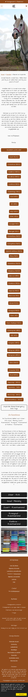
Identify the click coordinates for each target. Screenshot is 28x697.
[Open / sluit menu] (1, 6)
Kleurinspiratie (14, 660)
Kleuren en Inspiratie (19, 74)
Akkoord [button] (21, 694)
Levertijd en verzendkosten (14, 571)
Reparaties (14, 655)
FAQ (14, 582)
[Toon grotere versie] (14, 541)
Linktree (14, 579)
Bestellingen (14, 650)
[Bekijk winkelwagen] (26, 6)
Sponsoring (14, 644)
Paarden (8, 74)
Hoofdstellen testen (14, 658)
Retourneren (17, 574)
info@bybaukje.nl (15, 591)
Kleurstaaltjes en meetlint (14, 652)
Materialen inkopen (14, 641)
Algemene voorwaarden (14, 576)
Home (2, 74)
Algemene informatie (14, 568)
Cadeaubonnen (14, 647)
